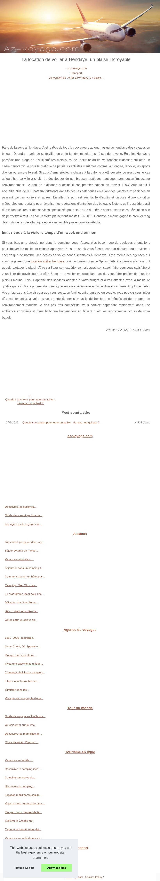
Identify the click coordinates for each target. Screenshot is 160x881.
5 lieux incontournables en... (22, 681)
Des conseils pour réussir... (21, 611)
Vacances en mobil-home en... (23, 838)
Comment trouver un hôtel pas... (25, 576)
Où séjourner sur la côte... (21, 724)
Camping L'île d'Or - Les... (21, 585)
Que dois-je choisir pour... (20, 864)
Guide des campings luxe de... (23, 515)
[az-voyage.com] (80, 26)
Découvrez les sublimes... (20, 506)
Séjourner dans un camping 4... (24, 567)
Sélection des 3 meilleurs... (21, 602)
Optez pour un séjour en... (21, 619)
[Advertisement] (76, 109)
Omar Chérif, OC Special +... (22, 646)
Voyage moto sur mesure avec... (25, 803)
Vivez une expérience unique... (24, 663)
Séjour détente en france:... (22, 550)
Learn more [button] (41, 857)
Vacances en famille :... (19, 760)
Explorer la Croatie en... (19, 820)
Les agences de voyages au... (23, 524)
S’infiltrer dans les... (17, 689)
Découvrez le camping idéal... (23, 768)
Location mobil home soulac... (23, 794)
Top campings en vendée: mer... (24, 542)
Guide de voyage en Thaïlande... (25, 716)
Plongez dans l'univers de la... (23, 812)
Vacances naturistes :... (19, 559)
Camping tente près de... (20, 777)
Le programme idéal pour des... (24, 593)
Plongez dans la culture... (20, 655)
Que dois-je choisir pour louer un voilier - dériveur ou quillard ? (30, 401)
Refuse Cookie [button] (24, 867)
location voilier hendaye (47, 261)
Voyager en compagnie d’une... (24, 698)
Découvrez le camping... (20, 786)
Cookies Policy (93, 877)
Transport (76, 72)
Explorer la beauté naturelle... (23, 829)
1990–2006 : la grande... (20, 637)
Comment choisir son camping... (25, 672)
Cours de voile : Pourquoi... (21, 742)
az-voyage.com (77, 68)
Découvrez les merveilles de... (23, 733)
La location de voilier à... (20, 856)
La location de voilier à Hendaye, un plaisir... (76, 77)
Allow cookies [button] (56, 867)
